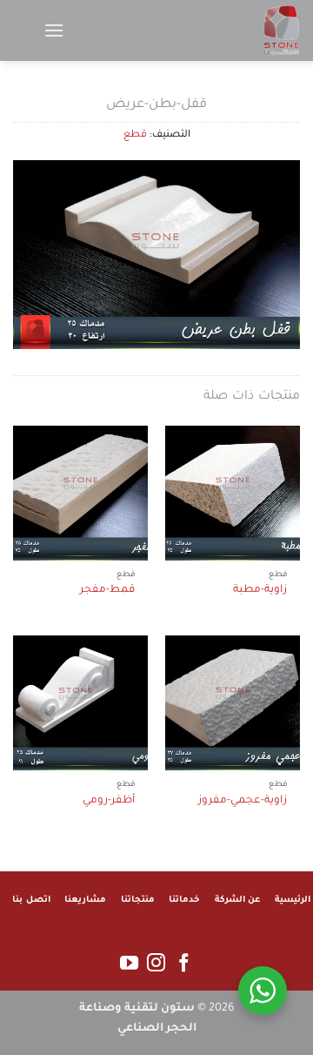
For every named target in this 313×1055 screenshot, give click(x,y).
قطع (135, 135)
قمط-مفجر (107, 590)
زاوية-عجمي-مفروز (242, 801)
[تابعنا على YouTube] (129, 964)
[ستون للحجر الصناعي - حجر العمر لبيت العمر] (213, 30)
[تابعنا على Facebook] (184, 964)
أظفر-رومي (109, 801)
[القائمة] (53, 30)
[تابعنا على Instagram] (156, 964)
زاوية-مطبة (260, 590)
